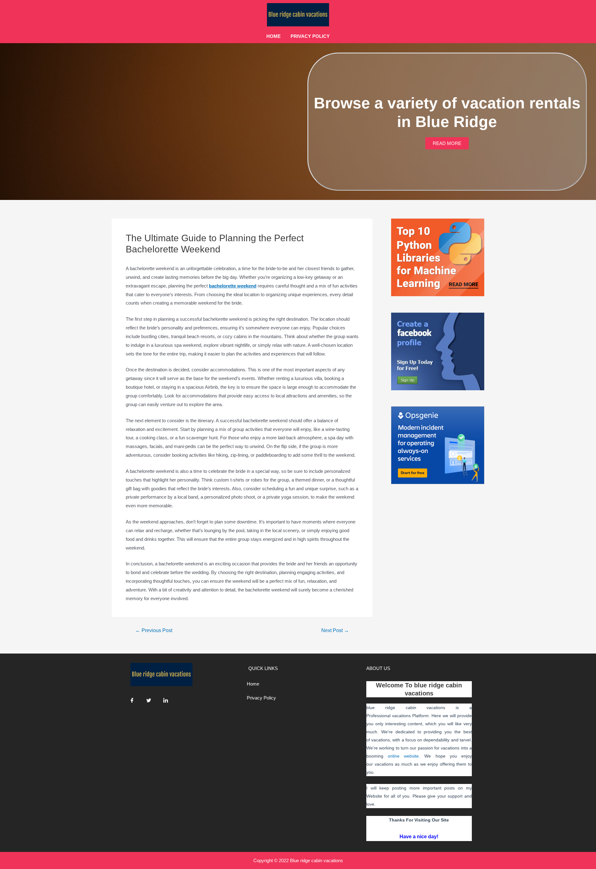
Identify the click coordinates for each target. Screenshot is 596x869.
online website (403, 756)
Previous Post (153, 630)
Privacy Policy (310, 36)
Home (273, 36)
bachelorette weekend (232, 285)
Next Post (335, 630)
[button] (447, 143)
